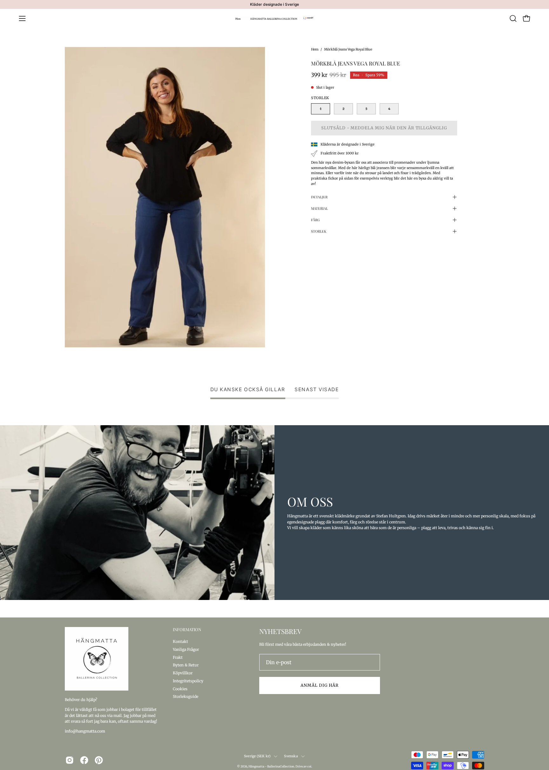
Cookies (180, 688)
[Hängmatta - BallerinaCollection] (274, 18)
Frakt (178, 657)
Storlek (318, 231)
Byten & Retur (186, 665)
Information (187, 629)
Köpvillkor (183, 673)
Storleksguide (185, 696)
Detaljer (319, 196)
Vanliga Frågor (186, 649)
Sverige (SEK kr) (257, 756)
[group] (274, 4)
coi (309, 766)
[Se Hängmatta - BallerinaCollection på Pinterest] (99, 760)
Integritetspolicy (188, 680)
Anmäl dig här (319, 685)
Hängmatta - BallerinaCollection (271, 766)
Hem (314, 49)
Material (319, 208)
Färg (315, 219)
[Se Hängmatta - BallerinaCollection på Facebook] (84, 760)
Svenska (291, 756)
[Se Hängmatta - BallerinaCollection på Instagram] (69, 760)
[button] (513, 18)
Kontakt (180, 641)
